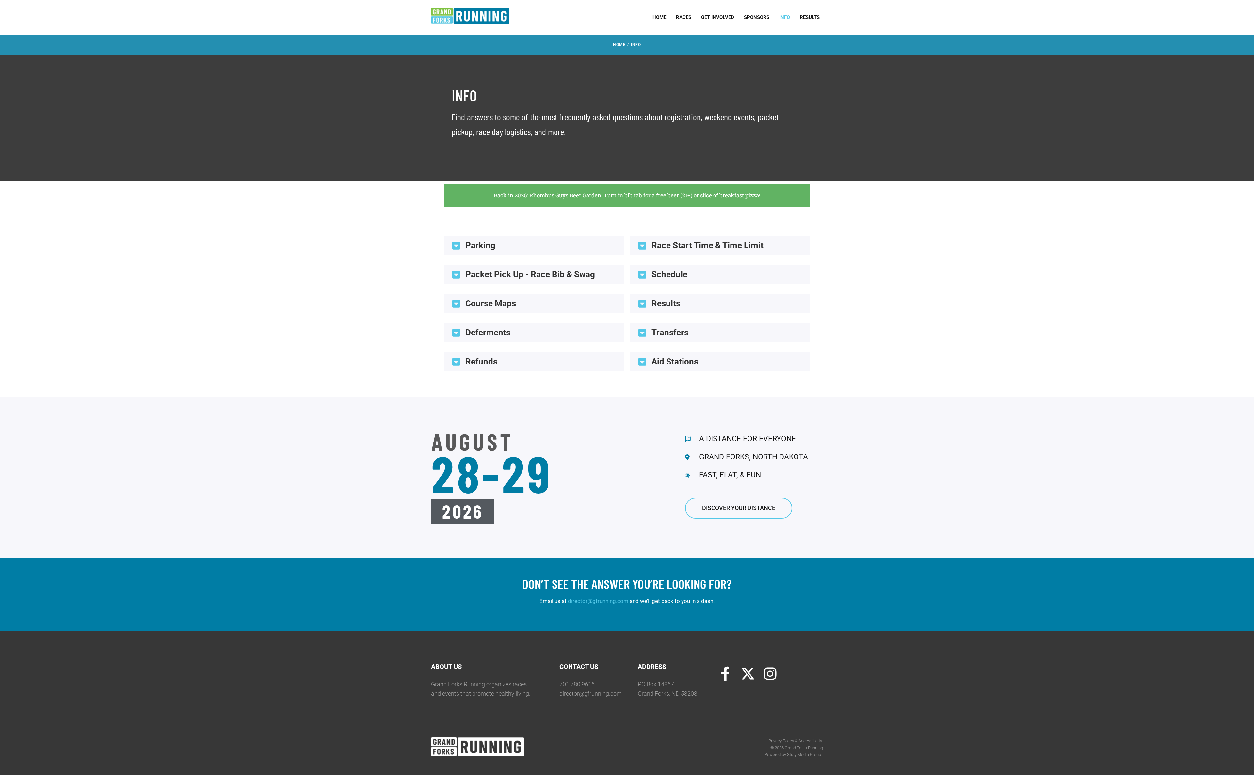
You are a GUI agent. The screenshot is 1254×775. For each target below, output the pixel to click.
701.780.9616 (577, 684)
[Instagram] (770, 674)
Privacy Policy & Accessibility (795, 740)
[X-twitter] (748, 674)
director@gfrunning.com (598, 601)
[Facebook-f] (725, 674)
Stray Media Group (804, 754)
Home (619, 44)
